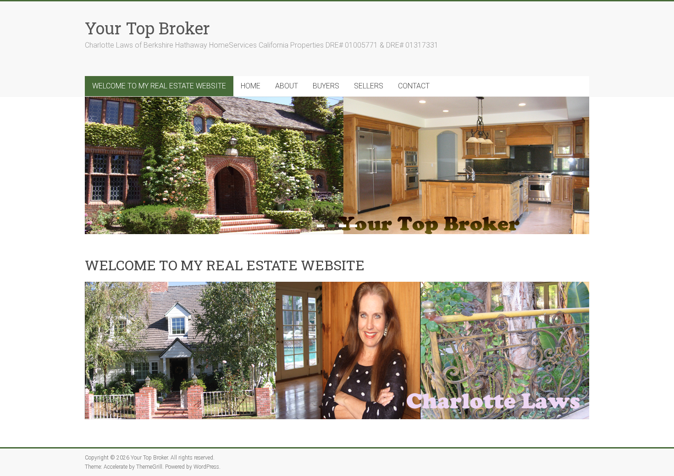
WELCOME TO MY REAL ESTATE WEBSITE (159, 86)
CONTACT (414, 86)
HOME (250, 86)
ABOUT (286, 86)
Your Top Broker (147, 28)
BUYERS (326, 86)
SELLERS (368, 86)
